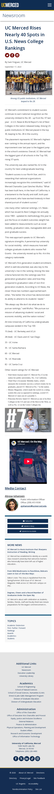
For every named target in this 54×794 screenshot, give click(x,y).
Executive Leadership (26, 673)
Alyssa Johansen (15, 496)
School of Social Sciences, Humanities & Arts (26, 693)
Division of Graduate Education (26, 699)
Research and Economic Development (26, 733)
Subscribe (29, 521)
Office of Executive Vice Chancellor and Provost (26, 715)
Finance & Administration (26, 724)
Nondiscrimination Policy (22, 789)
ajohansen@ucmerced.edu (34, 506)
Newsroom (14, 16)
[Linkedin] (27, 759)
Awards (10, 633)
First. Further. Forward (16, 628)
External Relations (26, 721)
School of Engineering (26, 687)
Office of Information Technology (26, 736)
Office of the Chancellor (26, 712)
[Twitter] (21, 758)
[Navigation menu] (49, 5)
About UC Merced (26, 773)
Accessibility (33, 784)
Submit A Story (29, 526)
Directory (13, 778)
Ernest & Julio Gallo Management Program (26, 696)
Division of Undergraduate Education (26, 702)
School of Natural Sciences (26, 690)
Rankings (11, 630)
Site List (38, 789)
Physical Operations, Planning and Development (26, 727)
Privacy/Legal (25, 778)
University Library (26, 676)
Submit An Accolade (29, 531)
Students (11, 638)
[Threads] (37, 758)
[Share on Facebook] (12, 55)
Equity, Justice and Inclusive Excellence (26, 718)
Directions (40, 773)
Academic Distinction (15, 625)
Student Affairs (26, 730)
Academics (11, 636)
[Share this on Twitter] (7, 55)
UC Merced (26, 667)
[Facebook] (16, 759)
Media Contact (15, 488)
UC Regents (20, 784)
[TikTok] (32, 758)
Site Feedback (39, 778)
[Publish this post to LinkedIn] (17, 55)
